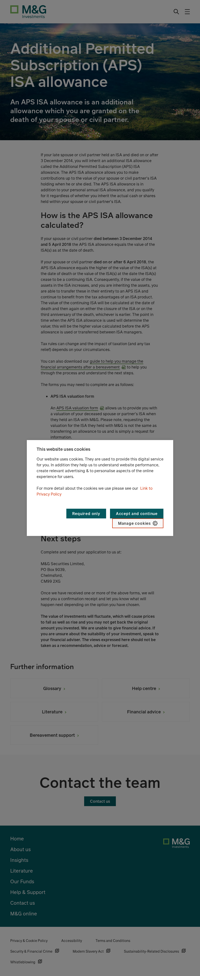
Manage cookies (134, 523)
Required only (86, 513)
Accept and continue (137, 513)
